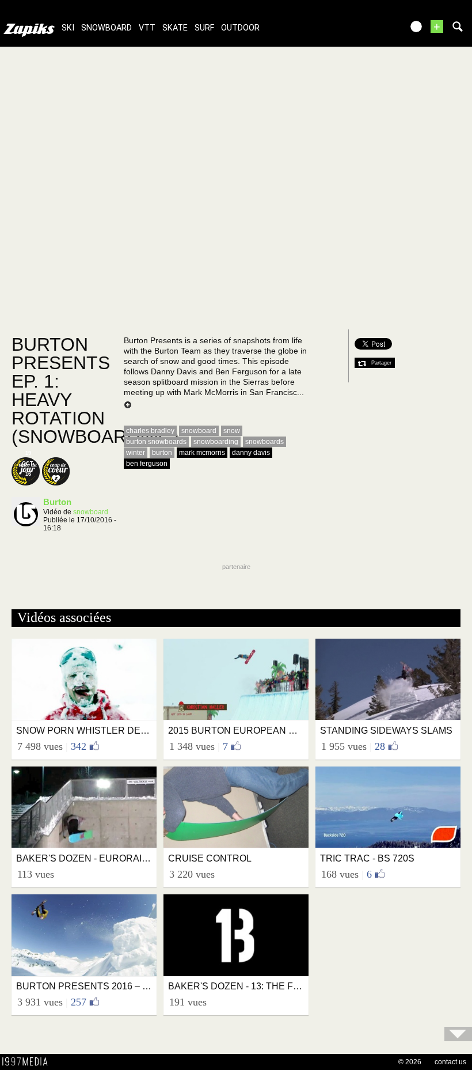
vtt (147, 28)
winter (135, 453)
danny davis (251, 453)
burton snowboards (156, 442)
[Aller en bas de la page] (458, 1034)
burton (162, 453)
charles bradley (150, 431)
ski (68, 28)
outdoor (240, 28)
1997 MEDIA (28, 1062)
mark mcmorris (202, 453)
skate (175, 28)
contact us (450, 1062)
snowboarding (215, 442)
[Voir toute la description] (128, 405)
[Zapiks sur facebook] (369, 30)
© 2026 (409, 1062)
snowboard (106, 28)
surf (204, 28)
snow (231, 431)
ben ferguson (147, 464)
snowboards (264, 442)
